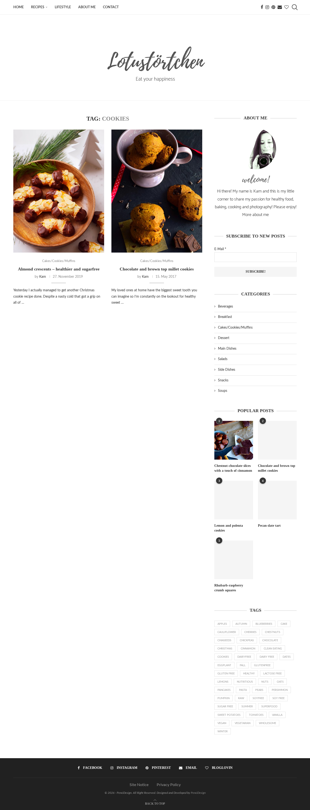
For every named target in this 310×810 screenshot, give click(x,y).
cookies (223, 657)
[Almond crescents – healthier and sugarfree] (58, 191)
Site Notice (139, 785)
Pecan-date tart (269, 525)
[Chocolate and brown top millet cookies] (156, 191)
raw (241, 698)
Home (18, 7)
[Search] (294, 7)
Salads (222, 359)
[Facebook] (262, 7)
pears (259, 690)
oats (280, 681)
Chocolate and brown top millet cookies (157, 269)
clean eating (273, 648)
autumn (241, 624)
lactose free (272, 673)
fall (243, 665)
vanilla (277, 715)
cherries (250, 632)
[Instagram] (267, 7)
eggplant (224, 665)
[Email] (280, 7)
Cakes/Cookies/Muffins (235, 327)
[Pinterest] (273, 7)
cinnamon (248, 648)
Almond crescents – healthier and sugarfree (59, 269)
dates (287, 657)
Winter (222, 731)
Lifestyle (63, 7)
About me (87, 7)
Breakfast (225, 317)
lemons (222, 681)
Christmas (224, 648)
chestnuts (272, 632)
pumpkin (223, 698)
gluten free (226, 673)
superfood (269, 706)
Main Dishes (227, 348)
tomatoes (256, 715)
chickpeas (247, 640)
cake (284, 624)
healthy (249, 673)
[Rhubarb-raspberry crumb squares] (233, 559)
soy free (278, 698)
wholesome (267, 723)
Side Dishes (226, 369)
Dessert (223, 338)
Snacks (223, 380)
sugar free (225, 706)
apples (222, 624)
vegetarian (242, 723)
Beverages (225, 306)
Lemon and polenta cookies (228, 528)
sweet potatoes (228, 715)
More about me (255, 214)
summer (247, 706)
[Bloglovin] (286, 7)
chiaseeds (224, 640)
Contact (111, 7)
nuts (264, 681)
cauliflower (226, 632)
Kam (42, 276)
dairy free (267, 657)
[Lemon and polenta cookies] (233, 500)
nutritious (245, 681)
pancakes (224, 690)
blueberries (264, 624)
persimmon (280, 690)
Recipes (37, 7)
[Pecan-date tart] (277, 500)
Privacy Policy (169, 785)
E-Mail (220, 249)
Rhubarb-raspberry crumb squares (228, 588)
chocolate (270, 640)
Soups (222, 391)
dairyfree (244, 657)
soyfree (258, 698)
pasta (243, 690)
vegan (221, 723)
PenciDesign (198, 792)
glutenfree (262, 665)
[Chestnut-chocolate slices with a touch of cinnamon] (233, 440)
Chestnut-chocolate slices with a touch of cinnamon (233, 468)
